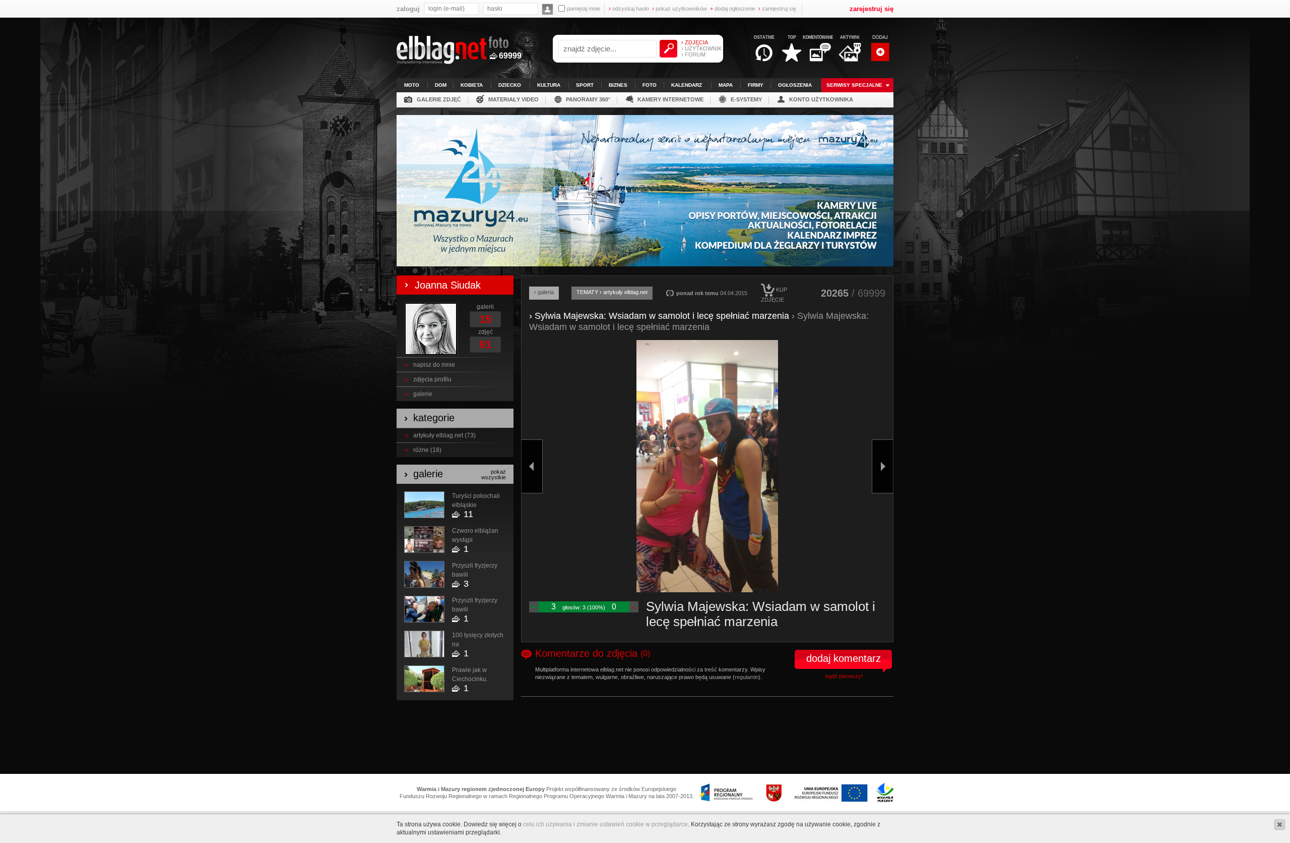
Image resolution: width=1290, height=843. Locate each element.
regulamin (746, 677)
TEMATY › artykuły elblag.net (612, 292)
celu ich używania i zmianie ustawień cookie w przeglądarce (605, 824)
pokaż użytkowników (679, 9)
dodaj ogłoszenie (732, 9)
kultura (548, 85)
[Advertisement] (645, 739)
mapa (726, 85)
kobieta (472, 85)
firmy (755, 85)
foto (649, 85)
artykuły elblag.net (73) (444, 435)
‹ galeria (544, 292)
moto (411, 85)
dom (440, 85)
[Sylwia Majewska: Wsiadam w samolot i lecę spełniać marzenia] (707, 466)
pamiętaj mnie (583, 9)
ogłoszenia (795, 85)
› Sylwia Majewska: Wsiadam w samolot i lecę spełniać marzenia (659, 316)
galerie (422, 394)
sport (585, 85)
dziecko (509, 85)
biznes (618, 85)
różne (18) (427, 450)
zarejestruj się (777, 9)
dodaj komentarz (843, 658)
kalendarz (686, 85)
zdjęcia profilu (432, 379)
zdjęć (485, 331)
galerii (485, 306)
